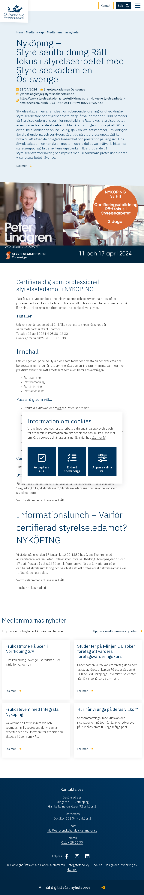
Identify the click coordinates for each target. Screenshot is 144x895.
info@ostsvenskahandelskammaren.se (72, 830)
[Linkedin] (87, 856)
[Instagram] (77, 856)
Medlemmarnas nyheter (63, 32)
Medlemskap (35, 32)
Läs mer (97, 437)
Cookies (97, 865)
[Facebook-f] (66, 856)
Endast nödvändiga (72, 469)
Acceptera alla (42, 469)
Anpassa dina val (102, 469)
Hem (19, 32)
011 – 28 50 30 (72, 842)
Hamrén (72, 869)
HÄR (61, 500)
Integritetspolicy (78, 865)
